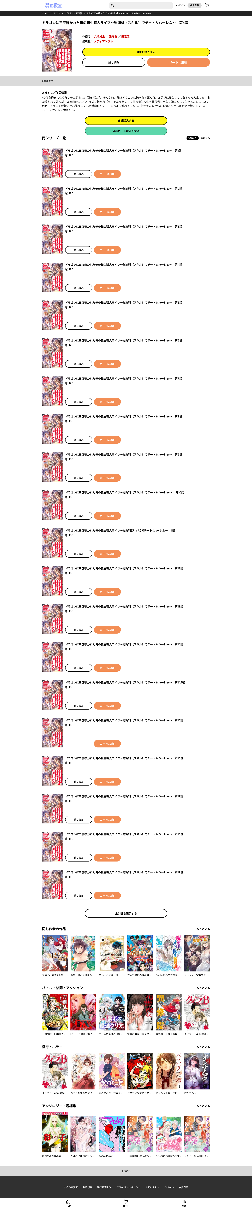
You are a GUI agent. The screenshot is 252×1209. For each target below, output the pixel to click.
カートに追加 (178, 62)
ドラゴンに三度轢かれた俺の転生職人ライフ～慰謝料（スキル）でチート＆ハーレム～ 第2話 (123, 188)
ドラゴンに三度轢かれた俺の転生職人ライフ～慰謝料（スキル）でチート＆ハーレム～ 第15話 (124, 720)
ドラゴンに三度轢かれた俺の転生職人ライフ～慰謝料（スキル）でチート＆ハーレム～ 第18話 (124, 834)
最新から (205, 138)
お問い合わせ (152, 1187)
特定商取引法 (104, 1187)
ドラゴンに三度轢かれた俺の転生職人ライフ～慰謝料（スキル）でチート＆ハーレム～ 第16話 (124, 758)
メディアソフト (103, 41)
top (44, 13)
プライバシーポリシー (128, 1187)
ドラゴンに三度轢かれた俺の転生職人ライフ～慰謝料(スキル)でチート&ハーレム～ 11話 (120, 530)
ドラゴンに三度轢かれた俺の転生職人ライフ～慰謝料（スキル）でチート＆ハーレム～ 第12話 (124, 568)
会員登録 (194, 5)
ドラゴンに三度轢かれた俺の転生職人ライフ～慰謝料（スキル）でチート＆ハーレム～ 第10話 (124, 492)
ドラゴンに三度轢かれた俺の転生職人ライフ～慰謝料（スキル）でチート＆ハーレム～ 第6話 (123, 340)
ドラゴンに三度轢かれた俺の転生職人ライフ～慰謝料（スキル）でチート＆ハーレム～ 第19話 (124, 872)
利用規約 (87, 1187)
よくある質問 (71, 1187)
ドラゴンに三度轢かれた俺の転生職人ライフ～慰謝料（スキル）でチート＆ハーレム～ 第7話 (123, 378)
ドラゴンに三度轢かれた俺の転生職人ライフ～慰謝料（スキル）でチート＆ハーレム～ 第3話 (123, 226)
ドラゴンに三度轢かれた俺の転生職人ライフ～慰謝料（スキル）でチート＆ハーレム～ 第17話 (124, 796)
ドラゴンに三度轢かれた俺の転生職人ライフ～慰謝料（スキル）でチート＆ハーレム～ (107, 13)
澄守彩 (113, 36)
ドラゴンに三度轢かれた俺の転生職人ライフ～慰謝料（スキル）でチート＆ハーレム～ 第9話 (123, 454)
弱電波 (125, 36)
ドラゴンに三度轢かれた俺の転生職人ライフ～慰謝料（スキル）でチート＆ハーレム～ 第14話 (124, 644)
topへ (126, 1171)
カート (126, 1206)
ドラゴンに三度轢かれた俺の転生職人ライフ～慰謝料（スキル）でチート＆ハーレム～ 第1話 (123, 150)
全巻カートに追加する (126, 131)
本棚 (184, 1206)
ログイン (180, 5)
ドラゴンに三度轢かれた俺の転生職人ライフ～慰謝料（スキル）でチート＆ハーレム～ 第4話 (123, 264)
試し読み (113, 62)
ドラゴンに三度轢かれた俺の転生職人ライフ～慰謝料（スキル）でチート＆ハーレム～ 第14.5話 (125, 682)
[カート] (207, 5)
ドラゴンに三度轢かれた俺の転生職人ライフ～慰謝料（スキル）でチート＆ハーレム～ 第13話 (124, 606)
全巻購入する (126, 120)
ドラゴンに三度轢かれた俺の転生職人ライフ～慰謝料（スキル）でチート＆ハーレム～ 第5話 (123, 302)
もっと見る (203, 929)
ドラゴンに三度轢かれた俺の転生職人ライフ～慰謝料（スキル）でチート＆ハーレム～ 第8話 (123, 416)
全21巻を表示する (126, 913)
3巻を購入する (146, 52)
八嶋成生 (99, 36)
